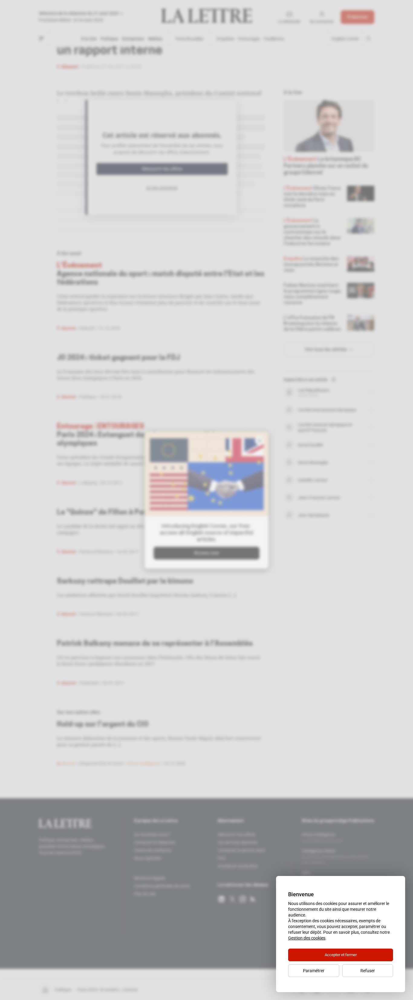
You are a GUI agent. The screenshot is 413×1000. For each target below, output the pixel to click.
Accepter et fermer (341, 955)
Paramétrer (313, 970)
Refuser (367, 970)
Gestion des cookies (306, 938)
